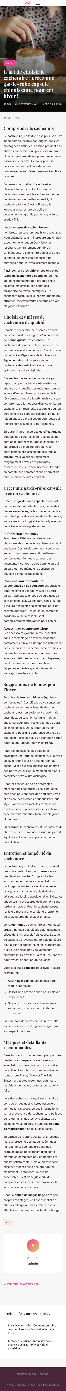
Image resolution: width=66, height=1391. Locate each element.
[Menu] (38, 3)
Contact (44, 1373)
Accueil (7, 117)
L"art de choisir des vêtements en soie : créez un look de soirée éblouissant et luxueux (32, 1329)
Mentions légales (26, 1373)
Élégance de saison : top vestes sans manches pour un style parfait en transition (30, 1344)
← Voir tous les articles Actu (21, 1284)
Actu (9, 63)
